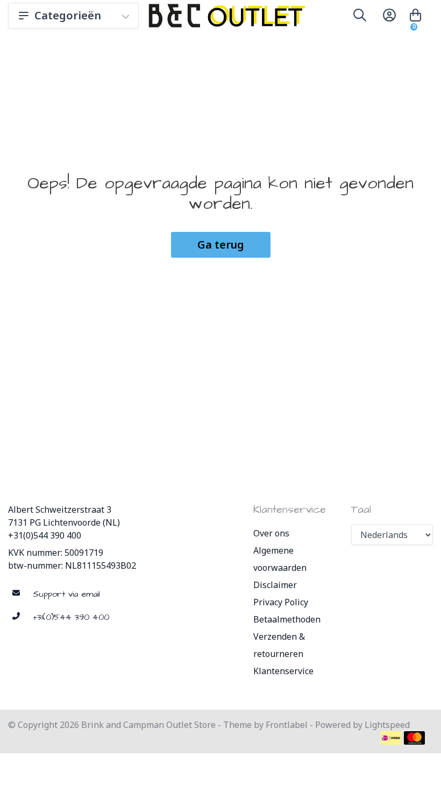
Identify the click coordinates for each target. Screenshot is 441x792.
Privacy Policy (280, 602)
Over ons (271, 533)
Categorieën (67, 15)
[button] (360, 17)
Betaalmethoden (287, 619)
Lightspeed (387, 725)
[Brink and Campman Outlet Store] (225, 15)
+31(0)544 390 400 (44, 535)
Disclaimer (275, 585)
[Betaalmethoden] (390, 738)
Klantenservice (283, 671)
